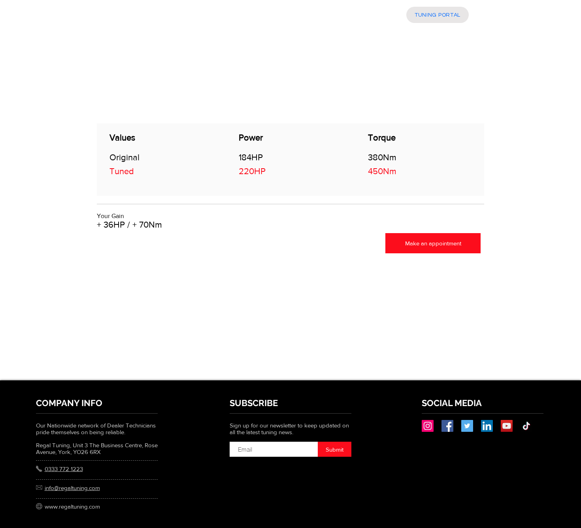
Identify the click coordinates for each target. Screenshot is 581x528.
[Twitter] (467, 426)
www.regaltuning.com (72, 506)
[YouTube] (507, 426)
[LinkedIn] (487, 426)
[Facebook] (447, 426)
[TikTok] (526, 426)
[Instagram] (428, 426)
